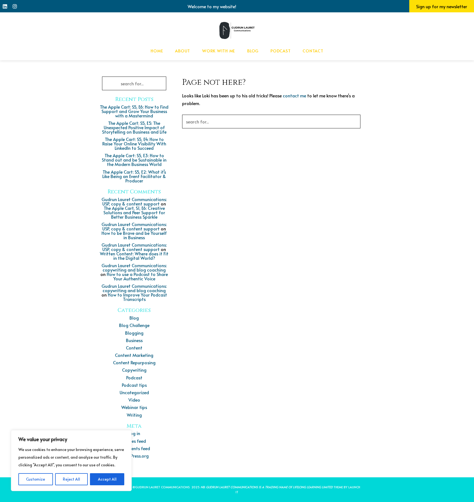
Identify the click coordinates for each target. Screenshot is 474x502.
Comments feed (134, 448)
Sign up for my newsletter (441, 6)
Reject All (71, 479)
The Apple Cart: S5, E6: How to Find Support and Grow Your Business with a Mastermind (134, 111)
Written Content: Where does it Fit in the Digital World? (134, 255)
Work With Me (218, 50)
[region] (71, 460)
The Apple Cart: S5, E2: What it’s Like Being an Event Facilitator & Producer (134, 176)
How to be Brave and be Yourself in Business (134, 235)
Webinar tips (134, 407)
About (182, 50)
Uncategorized (134, 392)
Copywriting (134, 370)
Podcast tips (134, 385)
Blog (252, 50)
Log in (134, 433)
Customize (35, 479)
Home (157, 50)
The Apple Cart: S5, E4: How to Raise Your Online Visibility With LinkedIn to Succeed (134, 143)
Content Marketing (134, 355)
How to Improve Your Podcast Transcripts (137, 297)
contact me (294, 95)
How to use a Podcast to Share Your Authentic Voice (137, 276)
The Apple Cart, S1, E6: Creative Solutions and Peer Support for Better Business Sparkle (134, 212)
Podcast (280, 50)
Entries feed (134, 441)
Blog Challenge (134, 325)
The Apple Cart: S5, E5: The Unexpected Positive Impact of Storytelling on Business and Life (134, 127)
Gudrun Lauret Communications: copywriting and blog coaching (134, 267)
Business (134, 340)
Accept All (107, 479)
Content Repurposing (134, 362)
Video (134, 400)
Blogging (134, 333)
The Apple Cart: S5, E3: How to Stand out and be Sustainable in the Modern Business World (134, 159)
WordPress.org (134, 456)
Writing (134, 415)
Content (134, 348)
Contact (313, 50)
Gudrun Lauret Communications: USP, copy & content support (134, 201)
